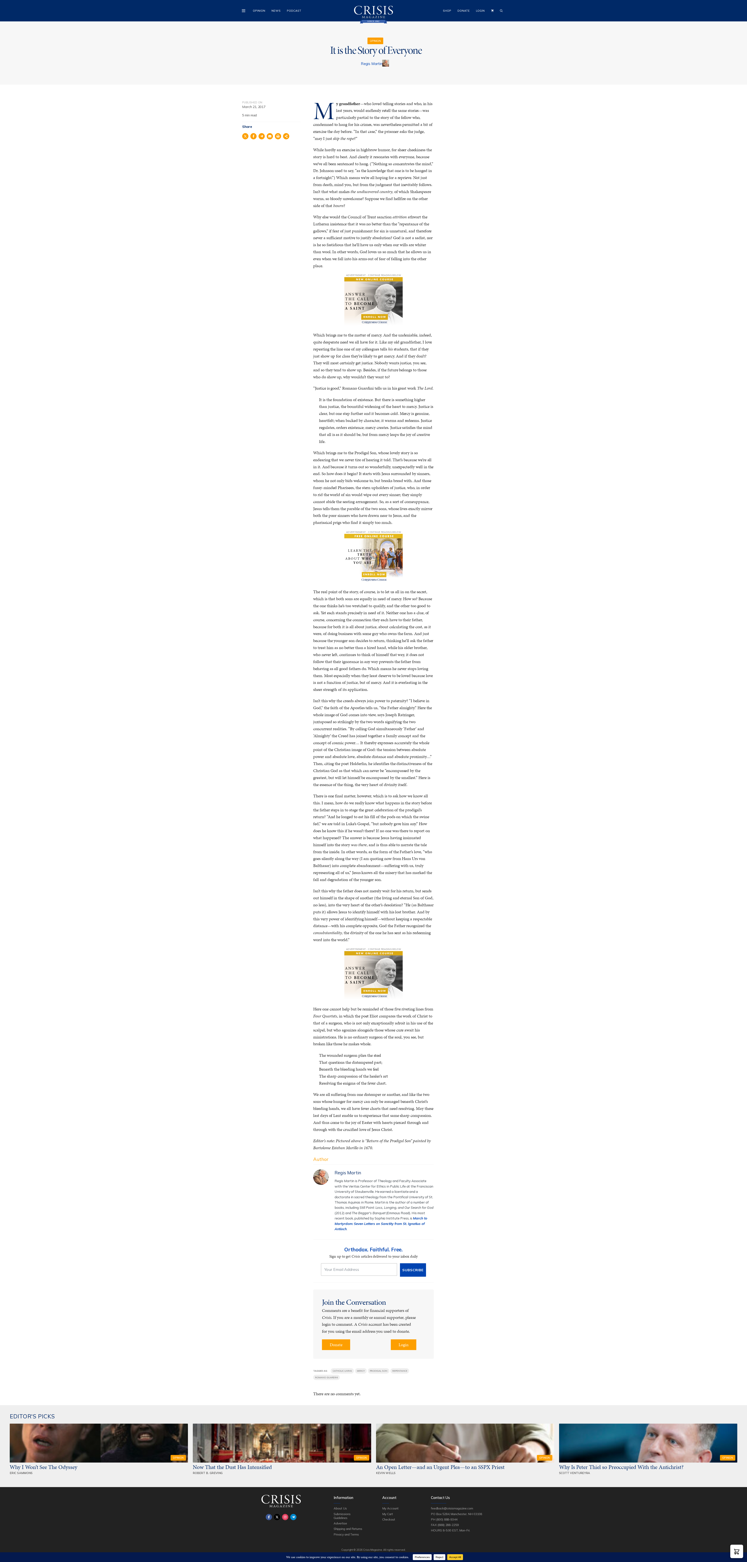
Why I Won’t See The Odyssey (43, 1467)
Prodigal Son (378, 1370)
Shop (447, 10)
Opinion (259, 10)
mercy (361, 1370)
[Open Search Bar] (501, 11)
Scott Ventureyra (574, 1473)
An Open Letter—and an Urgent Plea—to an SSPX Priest (440, 1467)
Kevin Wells (386, 1473)
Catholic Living (342, 1370)
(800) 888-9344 (446, 1519)
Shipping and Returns (348, 1529)
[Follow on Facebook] (269, 1517)
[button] (736, 1551)
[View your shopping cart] (492, 11)
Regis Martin (371, 63)
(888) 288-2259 (448, 1525)
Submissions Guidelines (342, 1516)
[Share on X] (245, 136)
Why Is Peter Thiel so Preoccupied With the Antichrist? (621, 1467)
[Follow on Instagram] (285, 1517)
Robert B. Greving (208, 1473)
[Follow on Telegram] (293, 1517)
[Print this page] (278, 136)
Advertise (340, 1523)
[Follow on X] (277, 1517)
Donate (464, 10)
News (276, 10)
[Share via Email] (270, 136)
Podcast (294, 10)
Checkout (388, 1519)
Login (480, 10)
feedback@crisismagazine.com (452, 1508)
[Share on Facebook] (253, 136)
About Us (340, 1508)
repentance (399, 1370)
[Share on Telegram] (262, 136)
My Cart (387, 1514)
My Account (390, 1508)
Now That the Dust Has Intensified (233, 1467)
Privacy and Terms (346, 1534)
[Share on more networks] (286, 136)
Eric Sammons (21, 1473)
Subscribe (412, 1270)
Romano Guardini (326, 1377)
